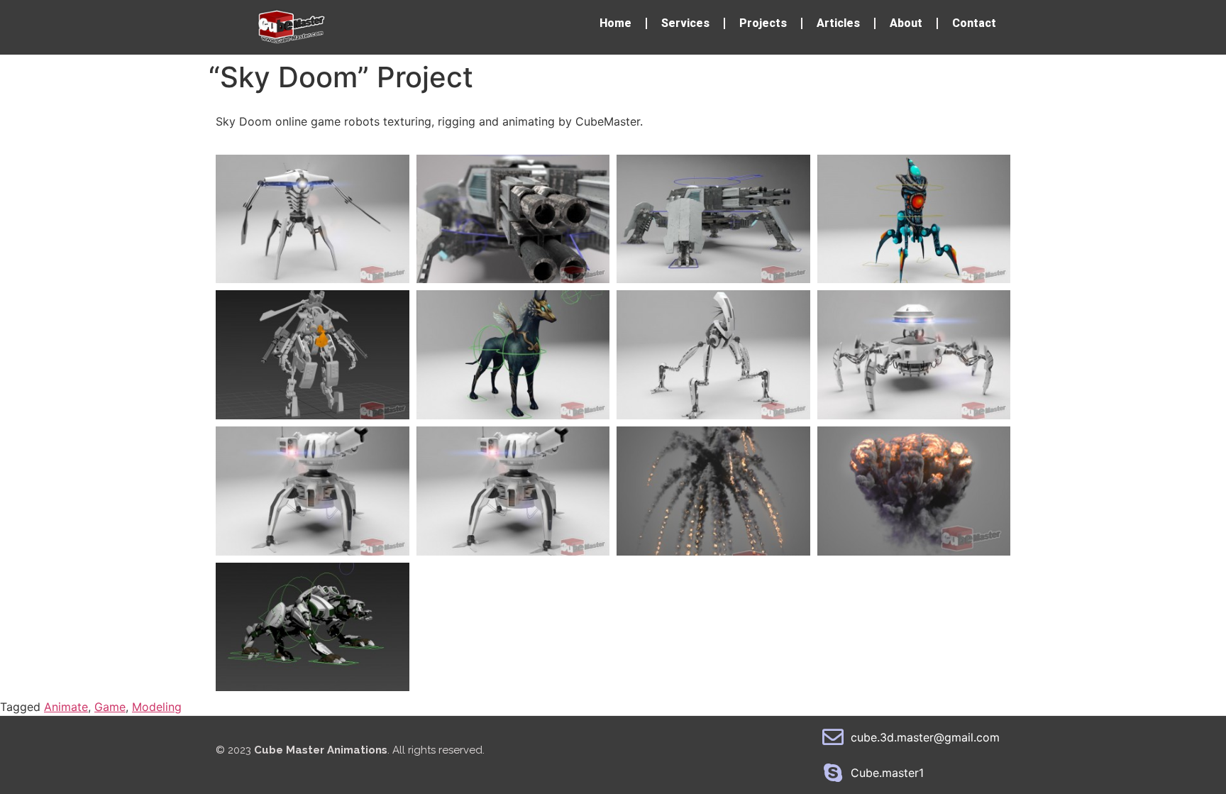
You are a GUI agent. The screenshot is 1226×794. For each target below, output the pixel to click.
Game (110, 707)
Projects (763, 23)
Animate (66, 707)
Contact (974, 23)
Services (685, 23)
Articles (838, 23)
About (906, 23)
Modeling (157, 707)
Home (615, 23)
